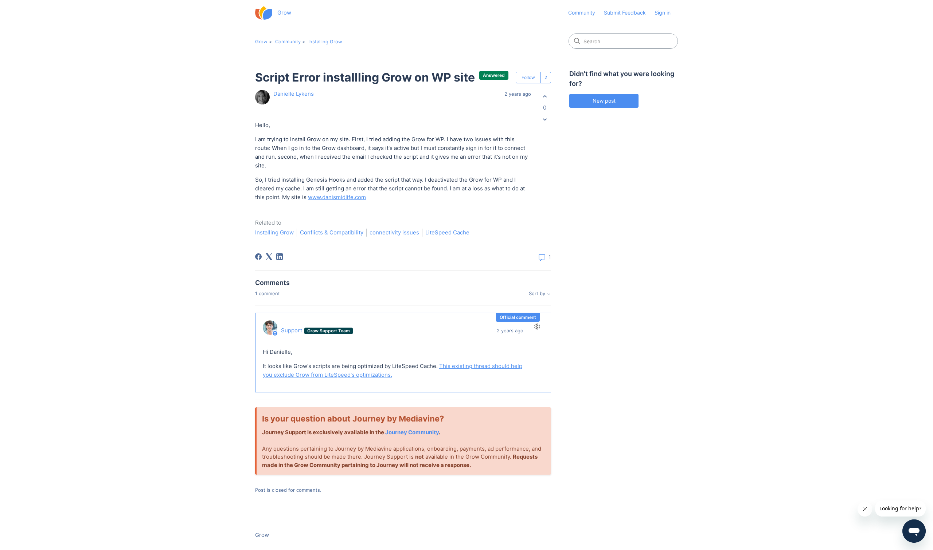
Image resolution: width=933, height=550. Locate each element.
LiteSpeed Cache (447, 232)
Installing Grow (325, 41)
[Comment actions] (537, 326)
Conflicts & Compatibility (331, 232)
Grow (261, 41)
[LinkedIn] (279, 256)
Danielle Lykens (293, 93)
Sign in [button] (663, 12)
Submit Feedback (625, 12)
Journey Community (412, 432)
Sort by (538, 293)
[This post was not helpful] (544, 119)
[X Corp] (269, 256)
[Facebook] (258, 256)
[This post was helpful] (544, 96)
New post (604, 101)
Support (292, 330)
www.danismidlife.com (337, 197)
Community (581, 12)
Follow (528, 77)
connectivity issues (394, 232)
